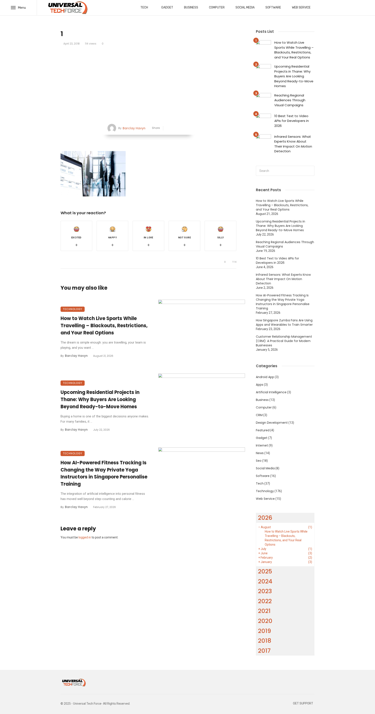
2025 (265, 571)
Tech (144, 7)
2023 (265, 591)
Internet (262, 445)
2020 (265, 621)
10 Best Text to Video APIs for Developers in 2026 (291, 121)
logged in (85, 537)
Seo (259, 460)
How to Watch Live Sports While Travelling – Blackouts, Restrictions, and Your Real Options (104, 325)
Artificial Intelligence (271, 392)
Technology (72, 309)
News (260, 453)
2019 (264, 631)
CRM (259, 415)
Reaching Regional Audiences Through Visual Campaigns (289, 100)
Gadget (167, 7)
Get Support (303, 703)
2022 (265, 601)
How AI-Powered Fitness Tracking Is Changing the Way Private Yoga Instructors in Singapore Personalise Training (104, 473)
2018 (264, 640)
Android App (265, 377)
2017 (264, 650)
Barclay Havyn (134, 128)
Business (191, 7)
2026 (265, 517)
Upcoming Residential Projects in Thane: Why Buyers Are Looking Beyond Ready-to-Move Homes (100, 399)
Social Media (245, 7)
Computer (217, 7)
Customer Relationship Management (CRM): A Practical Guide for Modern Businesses (284, 340)
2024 (265, 581)
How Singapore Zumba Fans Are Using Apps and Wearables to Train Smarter (284, 322)
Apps (259, 384)
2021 (264, 611)
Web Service (301, 7)
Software (273, 7)
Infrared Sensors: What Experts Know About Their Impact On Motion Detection (293, 144)
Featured (263, 430)
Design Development (272, 422)
